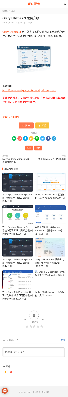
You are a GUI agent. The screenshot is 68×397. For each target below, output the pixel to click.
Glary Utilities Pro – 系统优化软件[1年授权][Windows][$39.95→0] (49, 262)
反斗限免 (34, 4)
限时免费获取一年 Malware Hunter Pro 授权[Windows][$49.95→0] (48, 230)
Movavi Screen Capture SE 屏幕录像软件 (16, 161)
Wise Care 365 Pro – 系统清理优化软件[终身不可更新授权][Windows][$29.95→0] (17, 295)
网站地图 (45, 392)
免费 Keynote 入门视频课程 (52, 159)
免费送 (5, 11)
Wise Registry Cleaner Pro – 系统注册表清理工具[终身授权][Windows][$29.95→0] (17, 230)
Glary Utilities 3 (11, 31)
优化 (29, 148)
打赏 (42, 125)
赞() (26, 125)
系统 (38, 148)
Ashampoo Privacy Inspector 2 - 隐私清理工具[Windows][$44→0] (17, 197)
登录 (62, 340)
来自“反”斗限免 (10, 117)
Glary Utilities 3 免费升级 (20, 18)
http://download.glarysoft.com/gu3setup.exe (29, 90)
